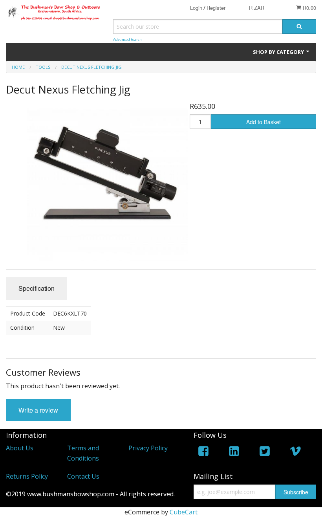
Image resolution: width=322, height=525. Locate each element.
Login (196, 7)
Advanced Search (127, 39)
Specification (36, 288)
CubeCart (184, 512)
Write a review (38, 410)
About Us (19, 448)
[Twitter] (265, 452)
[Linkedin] (234, 452)
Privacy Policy (148, 448)
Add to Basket (263, 122)
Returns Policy (27, 476)
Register (216, 7)
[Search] (299, 26)
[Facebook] (203, 452)
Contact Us (83, 476)
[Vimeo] (295, 452)
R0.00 (308, 7)
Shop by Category (279, 51)
